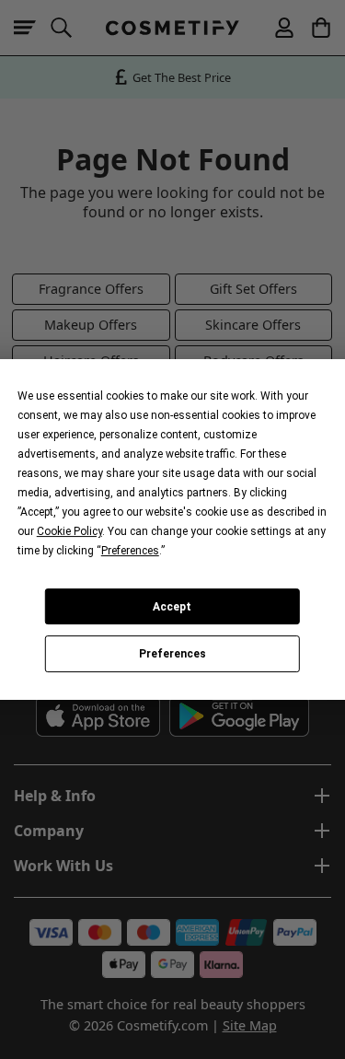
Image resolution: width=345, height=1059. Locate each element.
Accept (172, 606)
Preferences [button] (130, 550)
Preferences (172, 653)
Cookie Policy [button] (69, 531)
